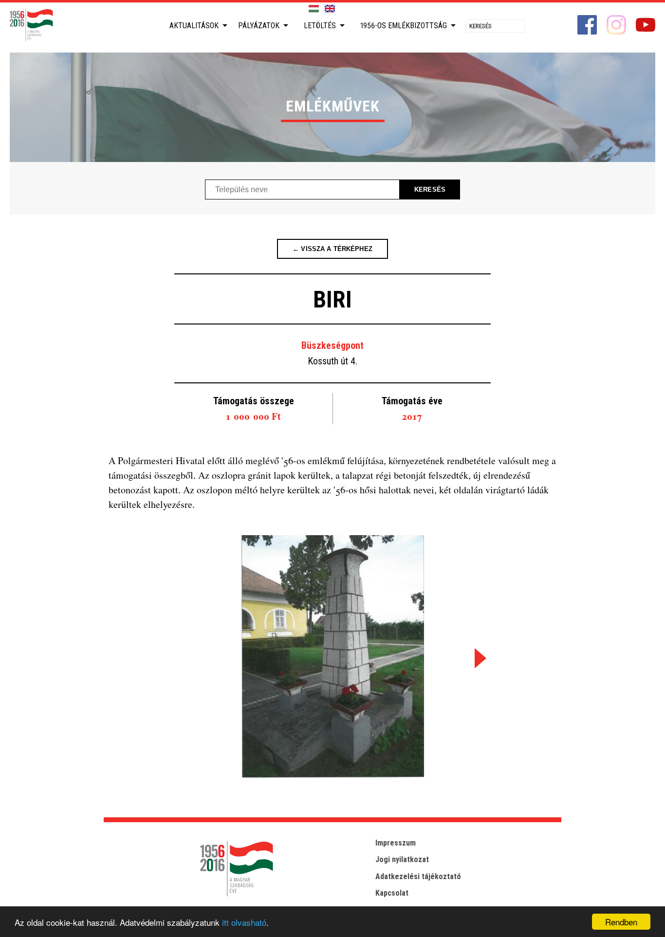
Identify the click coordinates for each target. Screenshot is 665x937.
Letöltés (320, 25)
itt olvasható (244, 922)
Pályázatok (258, 25)
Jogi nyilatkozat (402, 859)
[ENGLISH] (329, 9)
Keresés (429, 189)
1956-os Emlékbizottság (403, 25)
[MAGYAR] (313, 9)
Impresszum (395, 842)
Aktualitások (194, 25)
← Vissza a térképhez (332, 248)
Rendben (621, 922)
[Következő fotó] (478, 658)
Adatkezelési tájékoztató (418, 876)
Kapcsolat (391, 893)
